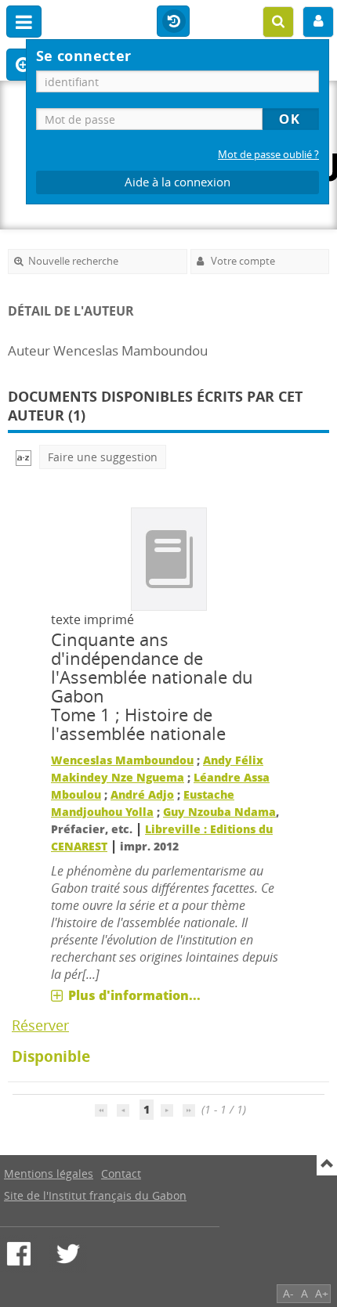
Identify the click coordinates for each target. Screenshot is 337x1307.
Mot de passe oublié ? (268, 154)
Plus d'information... (134, 995)
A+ (321, 1293)
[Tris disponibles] (23, 457)
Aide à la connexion (177, 182)
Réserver (40, 1025)
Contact (121, 1173)
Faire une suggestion (103, 457)
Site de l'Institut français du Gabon (95, 1195)
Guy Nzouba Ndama (219, 811)
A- (288, 1293)
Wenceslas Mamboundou (122, 760)
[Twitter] (68, 1254)
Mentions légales (48, 1173)
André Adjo (142, 794)
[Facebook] (19, 1254)
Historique (173, 22)
